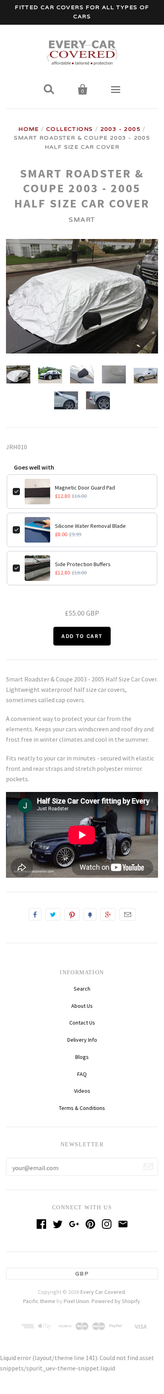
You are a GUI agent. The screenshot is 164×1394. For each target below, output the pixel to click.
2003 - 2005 (120, 129)
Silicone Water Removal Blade (90, 525)
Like (35, 914)
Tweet (53, 914)
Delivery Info (82, 1039)
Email (127, 914)
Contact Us (82, 1022)
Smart (82, 220)
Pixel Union (76, 1301)
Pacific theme (39, 1301)
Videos (82, 1090)
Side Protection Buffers (83, 564)
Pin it (72, 914)
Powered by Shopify (116, 1301)
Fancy (90, 914)
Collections (69, 129)
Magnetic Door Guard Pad (85, 487)
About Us (82, 1005)
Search (82, 988)
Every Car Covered (102, 1291)
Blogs (82, 1056)
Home (28, 129)
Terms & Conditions (82, 1108)
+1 (107, 914)
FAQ (82, 1074)
